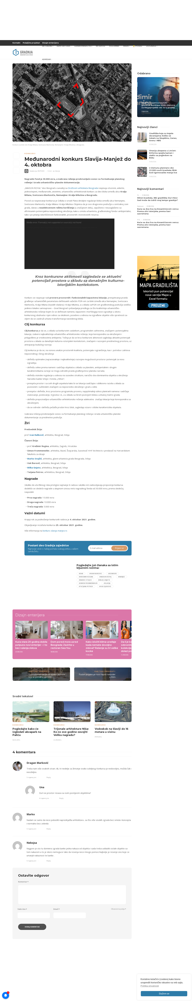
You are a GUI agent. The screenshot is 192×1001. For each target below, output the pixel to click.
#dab (81, 574)
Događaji (151, 46)
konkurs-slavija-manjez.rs (55, 530)
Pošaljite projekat (31, 43)
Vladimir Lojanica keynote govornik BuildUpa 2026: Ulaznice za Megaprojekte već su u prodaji (158, 105)
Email (56, 909)
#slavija (107, 583)
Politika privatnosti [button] (150, 986)
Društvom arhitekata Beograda (83, 188)
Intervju (100, 46)
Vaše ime (22, 909)
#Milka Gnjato (104, 580)
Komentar (23, 882)
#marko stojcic (85, 580)
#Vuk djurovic (105, 586)
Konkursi (30, 153)
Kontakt (16, 43)
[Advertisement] (47, 583)
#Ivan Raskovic (95, 574)
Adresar (46, 59)
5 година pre (31, 777)
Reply (49, 777)
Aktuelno (47, 46)
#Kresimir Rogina (86, 577)
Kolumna (114, 46)
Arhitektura (63, 46)
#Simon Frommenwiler (88, 583)
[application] (69, 244)
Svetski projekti (39, 671)
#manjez (121, 577)
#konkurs (112, 574)
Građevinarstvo (83, 46)
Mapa (126, 46)
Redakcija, (33, 171)
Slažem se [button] (164, 993)
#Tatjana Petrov (86, 586)
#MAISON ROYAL (105, 577)
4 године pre (44, 798)
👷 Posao (137, 46)
